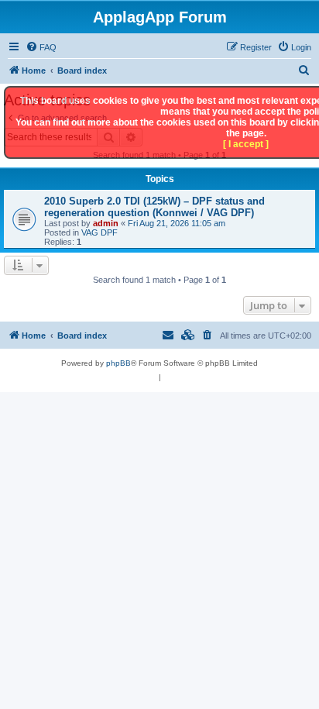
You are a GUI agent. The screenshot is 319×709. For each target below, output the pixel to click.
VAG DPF (99, 232)
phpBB (118, 363)
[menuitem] (41, 47)
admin (105, 223)
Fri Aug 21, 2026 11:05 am (176, 223)
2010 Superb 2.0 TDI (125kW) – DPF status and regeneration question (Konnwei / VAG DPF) (154, 207)
